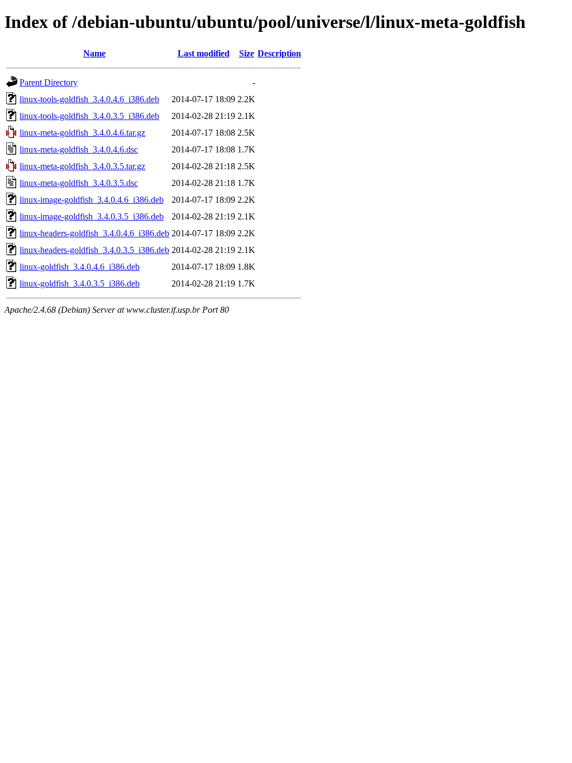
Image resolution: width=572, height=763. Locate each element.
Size (246, 53)
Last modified (204, 53)
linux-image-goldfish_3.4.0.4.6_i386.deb (92, 199)
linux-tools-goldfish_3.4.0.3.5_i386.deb (89, 116)
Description (279, 53)
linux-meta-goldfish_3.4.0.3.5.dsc (79, 183)
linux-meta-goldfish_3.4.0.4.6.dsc (79, 149)
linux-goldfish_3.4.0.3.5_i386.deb (80, 283)
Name (94, 53)
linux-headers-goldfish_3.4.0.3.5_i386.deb (94, 250)
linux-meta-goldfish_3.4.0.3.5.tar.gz (82, 166)
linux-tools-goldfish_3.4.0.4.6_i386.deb (89, 99)
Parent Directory (49, 82)
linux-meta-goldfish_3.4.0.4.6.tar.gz (82, 132)
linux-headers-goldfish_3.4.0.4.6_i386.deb (94, 233)
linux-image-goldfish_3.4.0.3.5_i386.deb (92, 216)
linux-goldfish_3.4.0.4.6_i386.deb (80, 266)
